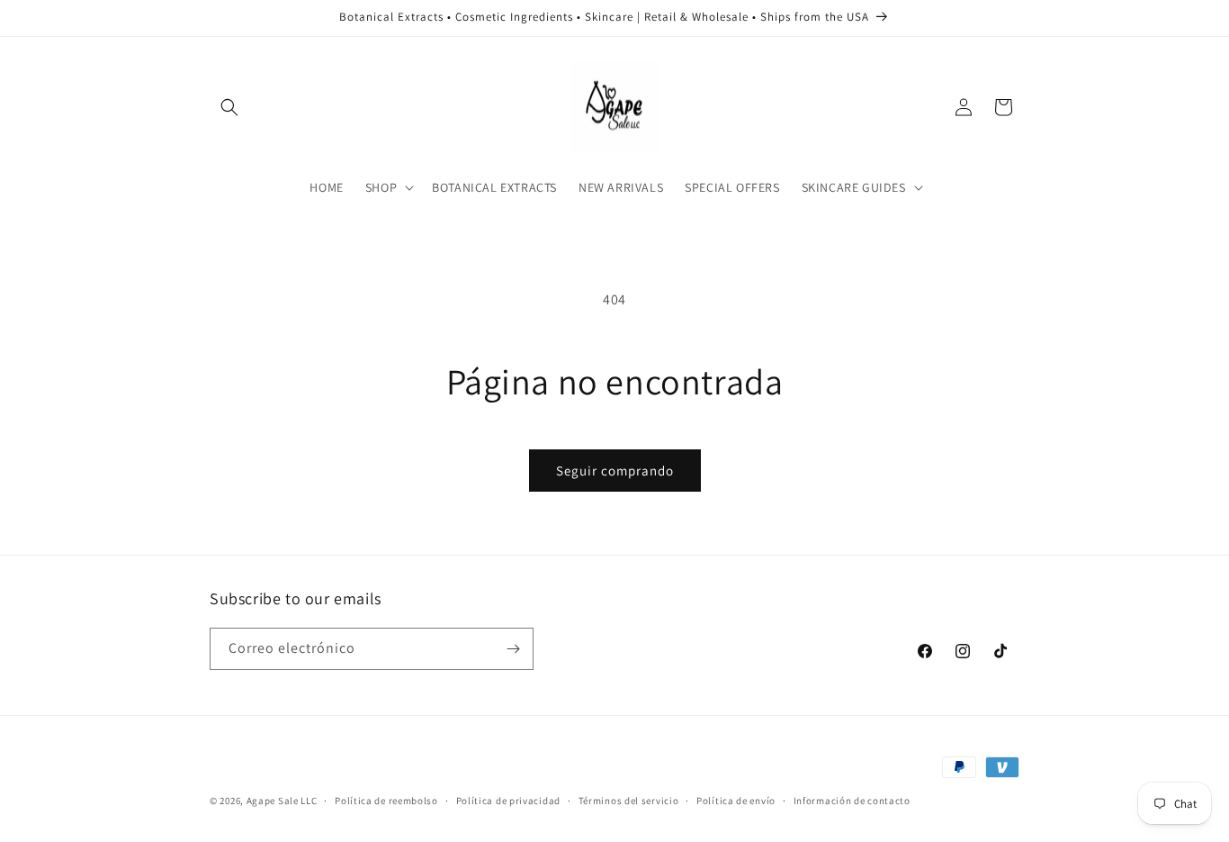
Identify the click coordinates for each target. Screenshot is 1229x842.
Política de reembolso (386, 800)
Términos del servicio (629, 800)
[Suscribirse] (513, 649)
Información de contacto (852, 800)
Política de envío (736, 800)
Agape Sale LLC (282, 800)
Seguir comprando (615, 470)
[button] (229, 107)
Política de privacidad (508, 800)
